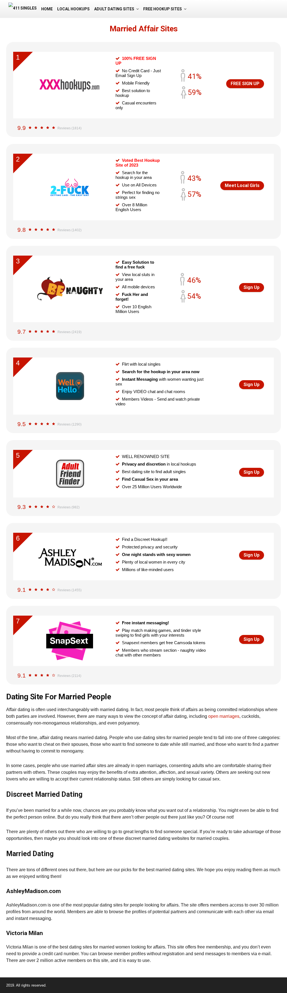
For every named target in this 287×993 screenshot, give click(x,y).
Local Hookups (73, 9)
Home (47, 9)
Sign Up (252, 287)
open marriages (223, 716)
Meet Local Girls (242, 185)
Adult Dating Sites (114, 9)
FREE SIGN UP (245, 83)
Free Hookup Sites (162, 9)
